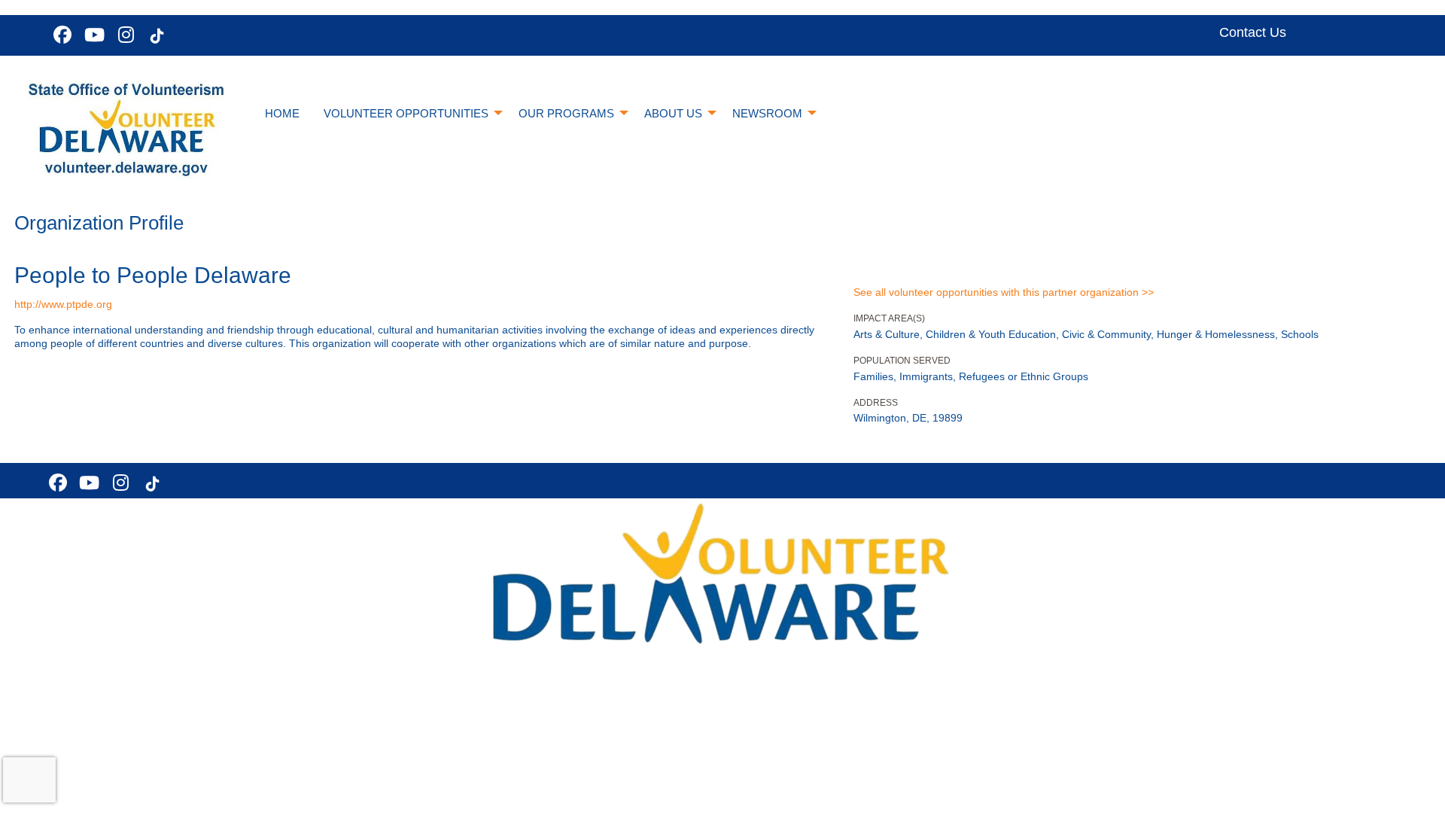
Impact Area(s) (889, 318)
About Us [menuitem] (673, 113)
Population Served (902, 360)
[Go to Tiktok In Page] (155, 36)
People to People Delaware (152, 275)
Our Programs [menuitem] (566, 113)
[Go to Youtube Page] (92, 34)
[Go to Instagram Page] (123, 34)
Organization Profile (99, 223)
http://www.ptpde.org (63, 304)
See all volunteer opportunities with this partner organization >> (1003, 292)
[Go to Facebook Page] (60, 34)
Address (875, 402)
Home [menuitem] (282, 113)
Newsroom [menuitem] (767, 113)
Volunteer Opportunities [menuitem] (406, 113)
